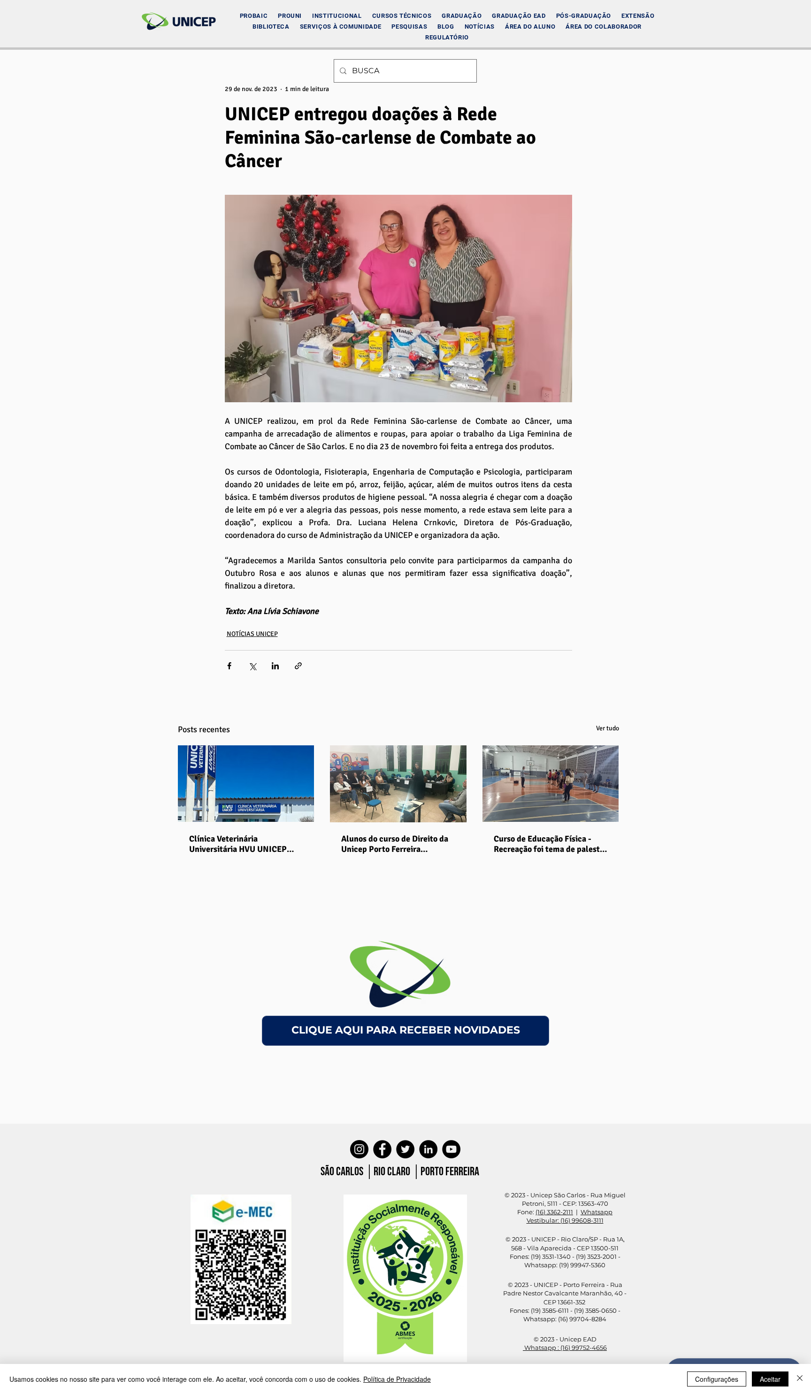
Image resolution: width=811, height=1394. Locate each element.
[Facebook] (382, 1149)
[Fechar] (799, 1378)
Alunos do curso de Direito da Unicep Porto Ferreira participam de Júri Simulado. (394, 844)
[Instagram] (359, 1149)
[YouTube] (451, 1149)
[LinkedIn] (428, 1149)
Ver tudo (607, 728)
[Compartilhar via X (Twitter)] (252, 665)
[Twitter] (405, 1149)
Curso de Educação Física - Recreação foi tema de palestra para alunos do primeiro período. (550, 844)
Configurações (716, 1379)
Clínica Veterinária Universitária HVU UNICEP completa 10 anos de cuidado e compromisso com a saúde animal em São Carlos (245, 844)
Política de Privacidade (397, 1379)
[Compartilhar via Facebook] (229, 665)
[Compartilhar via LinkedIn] (275, 665)
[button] (336, 16)
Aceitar (770, 1379)
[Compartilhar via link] (298, 665)
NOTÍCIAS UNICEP (252, 634)
